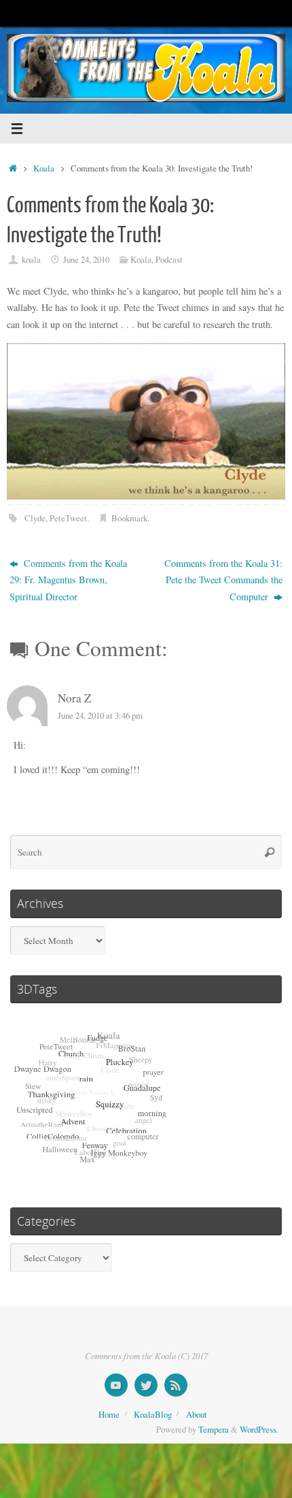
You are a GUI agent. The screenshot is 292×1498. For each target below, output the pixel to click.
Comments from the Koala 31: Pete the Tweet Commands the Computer (223, 580)
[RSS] (175, 1385)
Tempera (213, 1429)
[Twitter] (146, 1385)
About (196, 1414)
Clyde (34, 518)
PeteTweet (68, 518)
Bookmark (129, 518)
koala (31, 259)
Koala (43, 168)
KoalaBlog (153, 1414)
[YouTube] (116, 1385)
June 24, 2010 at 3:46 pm (100, 715)
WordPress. (259, 1429)
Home (109, 1414)
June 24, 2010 (86, 259)
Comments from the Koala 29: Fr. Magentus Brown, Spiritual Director (68, 580)
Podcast (169, 259)
